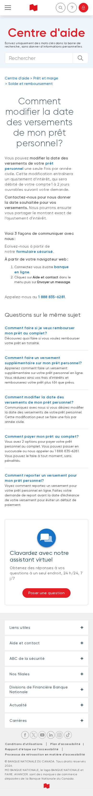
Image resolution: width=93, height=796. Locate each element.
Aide (72, 7)
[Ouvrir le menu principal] (8, 7)
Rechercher (60, 7)
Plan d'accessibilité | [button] (68, 744)
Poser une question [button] (46, 593)
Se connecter (83, 7)
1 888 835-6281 (51, 297)
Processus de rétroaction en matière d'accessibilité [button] (45, 754)
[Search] (80, 57)
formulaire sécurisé (34, 251)
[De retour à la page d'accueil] (33, 7)
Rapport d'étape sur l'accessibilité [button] (32, 749)
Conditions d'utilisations (24, 744)
